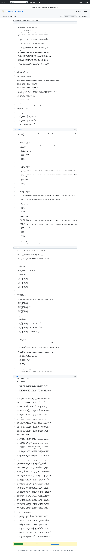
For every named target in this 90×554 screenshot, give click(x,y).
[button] (77, 16)
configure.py (19, 11)
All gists (30, 2)
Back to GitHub (36, 2)
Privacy (31, 550)
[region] (45, 76)
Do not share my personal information (67, 550)
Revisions (13, 16)
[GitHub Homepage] (16, 550)
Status (39, 550)
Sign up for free (18, 544)
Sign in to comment (55, 543)
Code (5, 16)
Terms (27, 550)
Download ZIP (84, 16)
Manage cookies (56, 550)
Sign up (86, 2)
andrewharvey (9, 11)
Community (43, 550)
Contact (50, 550)
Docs (47, 550)
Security (35, 550)
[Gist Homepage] (5, 2)
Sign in (81, 2)
